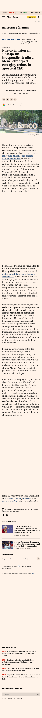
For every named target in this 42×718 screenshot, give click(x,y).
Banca (4, 33)
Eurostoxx (11, 698)
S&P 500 (19, 13)
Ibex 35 (5, 13)
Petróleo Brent (35, 13)
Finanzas (5, 47)
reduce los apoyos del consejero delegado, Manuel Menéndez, (20, 156)
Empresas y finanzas (15, 27)
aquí (33, 573)
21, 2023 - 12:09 (21, 94)
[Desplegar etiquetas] (38, 558)
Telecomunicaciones (14, 33)
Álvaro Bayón (30, 91)
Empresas (5, 559)
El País (37, 22)
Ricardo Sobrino (14, 91)
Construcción (33, 33)
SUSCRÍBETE (31, 17)
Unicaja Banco (28, 559)
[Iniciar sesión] (38, 17)
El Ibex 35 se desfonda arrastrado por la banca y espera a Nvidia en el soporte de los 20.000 (19, 654)
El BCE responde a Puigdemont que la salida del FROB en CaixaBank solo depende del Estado (27, 529)
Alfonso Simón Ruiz (20, 549)
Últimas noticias (9, 647)
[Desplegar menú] (3, 17)
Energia (24, 33)
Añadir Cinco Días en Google (14, 105)
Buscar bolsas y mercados (12, 688)
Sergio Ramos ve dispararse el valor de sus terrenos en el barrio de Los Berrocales (27, 544)
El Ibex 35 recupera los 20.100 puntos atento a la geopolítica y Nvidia (29, 41)
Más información (6, 568)
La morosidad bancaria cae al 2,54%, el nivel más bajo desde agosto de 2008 (20, 669)
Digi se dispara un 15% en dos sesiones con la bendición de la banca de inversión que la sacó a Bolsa (21, 677)
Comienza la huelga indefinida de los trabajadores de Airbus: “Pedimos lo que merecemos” (18, 662)
